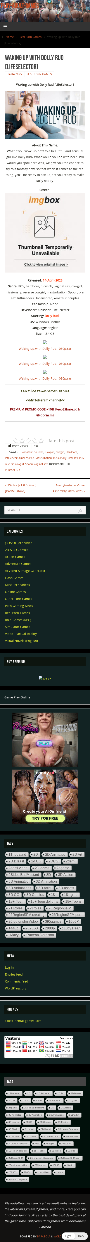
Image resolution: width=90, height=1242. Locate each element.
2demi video (18, 868)
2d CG (36, 861)
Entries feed (14, 974)
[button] (75, 1236)
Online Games (15, 592)
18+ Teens (73, 901)
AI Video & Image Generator (25, 571)
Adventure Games (18, 564)
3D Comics (35, 895)
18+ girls (70, 895)
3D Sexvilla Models (18, 1143)
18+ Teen (16, 901)
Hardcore (71, 452)
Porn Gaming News (19, 606)
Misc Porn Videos (17, 585)
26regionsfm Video (23, 921)
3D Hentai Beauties (68, 1129)
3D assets (66, 888)
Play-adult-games (20, 5)
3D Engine (63, 1122)
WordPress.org (15, 988)
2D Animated (55, 854)
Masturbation (43, 458)
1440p (13, 928)
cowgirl (60, 452)
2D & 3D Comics (16, 550)
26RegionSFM (59, 908)
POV (81, 458)
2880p (50, 928)
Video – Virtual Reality (21, 634)
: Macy (14, 935)
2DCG (53, 861)
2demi (70, 861)
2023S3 (32, 928)
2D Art (77, 854)
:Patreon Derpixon (40, 935)
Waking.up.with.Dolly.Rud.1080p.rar (45, 348)
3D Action (65, 875)
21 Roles (15, 908)
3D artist (44, 888)
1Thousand (17, 854)
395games (53, 921)
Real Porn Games (30, 37)
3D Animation (46, 881)
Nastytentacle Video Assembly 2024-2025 (69, 488)
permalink (12, 470)
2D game (42, 868)
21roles (35, 908)
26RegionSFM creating (27, 915)
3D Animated (19, 881)
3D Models (14, 1136)
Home (10, 37)
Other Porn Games (18, 599)
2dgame (63, 868)
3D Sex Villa (72, 1136)
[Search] (80, 511)
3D (48, 875)
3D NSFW (31, 1136)
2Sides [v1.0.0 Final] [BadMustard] (20, 488)
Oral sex (73, 458)
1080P (74, 921)
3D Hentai (46, 1129)
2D (35, 854)
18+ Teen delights (44, 901)
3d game (29, 1129)
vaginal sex (41, 464)
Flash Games (14, 578)
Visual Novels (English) (21, 641)
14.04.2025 (14, 74)
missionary (59, 458)
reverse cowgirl (14, 464)
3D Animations (20, 888)
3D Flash (13, 1129)
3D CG (14, 895)
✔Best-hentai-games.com (23, 1021)
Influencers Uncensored (19, 458)
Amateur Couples (32, 452)
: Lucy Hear (71, 928)
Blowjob (49, 452)
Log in (9, 967)
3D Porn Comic (51, 1136)
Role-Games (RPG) (18, 620)
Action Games (15, 557)
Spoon (29, 464)
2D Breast (16, 861)
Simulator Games (17, 627)
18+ (54, 895)
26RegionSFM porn (67, 915)
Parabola (43, 1236)
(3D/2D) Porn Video (18, 543)
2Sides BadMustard (24, 875)
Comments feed (16, 981)
